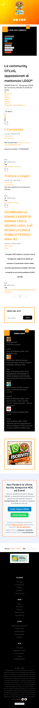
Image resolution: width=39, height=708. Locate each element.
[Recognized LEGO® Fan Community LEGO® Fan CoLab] (19, 558)
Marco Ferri (8, 136)
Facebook (28, 530)
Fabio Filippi (8, 246)
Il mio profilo (19, 648)
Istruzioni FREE (19, 612)
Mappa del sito (19, 634)
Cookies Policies (19, 631)
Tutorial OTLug (19, 615)
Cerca (28, 317)
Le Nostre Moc (19, 585)
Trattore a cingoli (17, 176)
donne (16, 290)
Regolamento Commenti (19, 626)
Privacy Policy (19, 628)
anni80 (10, 166)
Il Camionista (13, 129)
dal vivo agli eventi (23, 527)
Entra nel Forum (17, 525)
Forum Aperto (19, 653)
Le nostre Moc (9, 138)
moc (5, 166)
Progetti (19, 588)
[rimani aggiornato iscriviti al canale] (19, 453)
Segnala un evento (20, 650)
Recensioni (19, 607)
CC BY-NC (18, 699)
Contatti (19, 637)
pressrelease (8, 290)
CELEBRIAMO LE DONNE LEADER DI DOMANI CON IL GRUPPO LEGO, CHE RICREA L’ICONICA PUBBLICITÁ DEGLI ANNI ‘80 (18, 225)
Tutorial (19, 656)
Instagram (21, 530)
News (6, 248)
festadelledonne (24, 290)
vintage (16, 203)
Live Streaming (28, 532)
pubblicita (8, 292)
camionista (17, 166)
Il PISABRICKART (19, 659)
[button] (20, 103)
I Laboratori (19, 590)
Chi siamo (19, 582)
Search (9, 111)
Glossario (19, 609)
